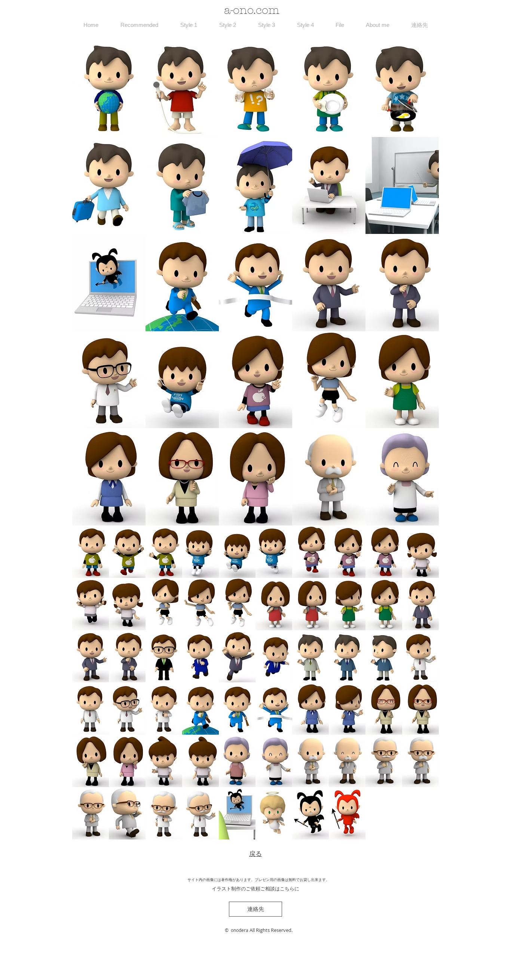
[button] (109, 88)
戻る (255, 853)
